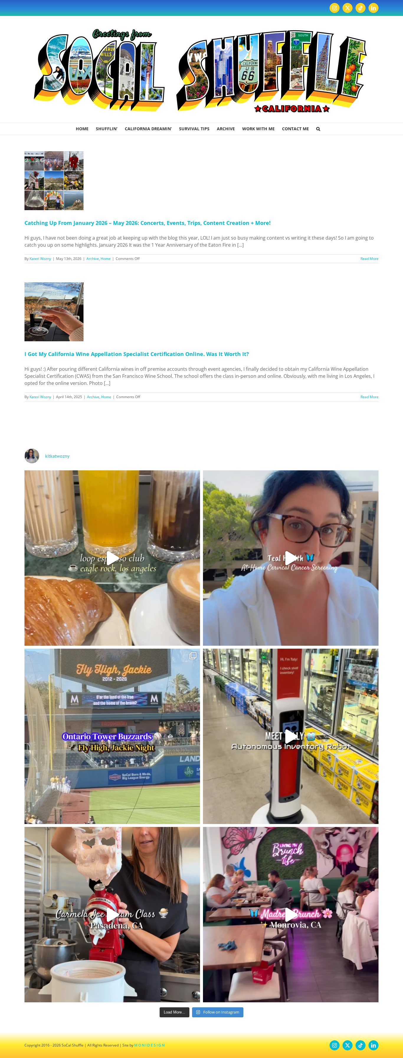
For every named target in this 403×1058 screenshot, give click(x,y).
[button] (318, 129)
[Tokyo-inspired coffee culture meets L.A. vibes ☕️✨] (112, 558)
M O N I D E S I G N (149, 1045)
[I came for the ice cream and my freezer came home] (112, 914)
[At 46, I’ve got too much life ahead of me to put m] (291, 558)
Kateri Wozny (40, 258)
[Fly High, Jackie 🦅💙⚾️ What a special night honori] (112, 736)
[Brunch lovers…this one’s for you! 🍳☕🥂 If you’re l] (291, 914)
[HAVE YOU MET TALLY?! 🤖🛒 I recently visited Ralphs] (291, 736)
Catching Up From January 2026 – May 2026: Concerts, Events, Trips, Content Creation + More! (147, 222)
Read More (370, 258)
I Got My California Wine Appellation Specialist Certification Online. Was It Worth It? (136, 353)
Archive (92, 258)
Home (106, 258)
